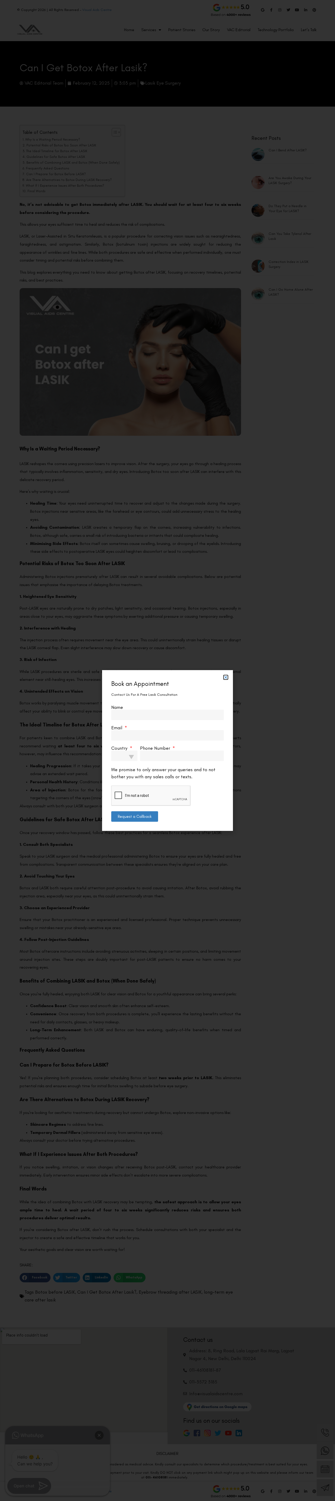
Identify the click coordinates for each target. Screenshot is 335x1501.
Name (117, 707)
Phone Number (155, 748)
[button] (226, 677)
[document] (167, 750)
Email (117, 727)
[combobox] (124, 755)
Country (120, 748)
